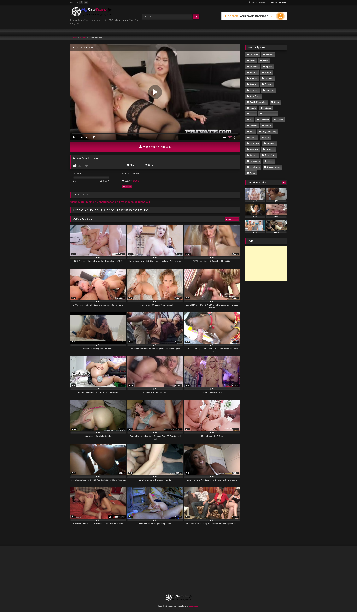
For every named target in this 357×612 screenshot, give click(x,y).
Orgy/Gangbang (269, 131)
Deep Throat (255, 96)
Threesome (254, 161)
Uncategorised (273, 167)
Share (151, 165)
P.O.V (266, 137)
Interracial (264, 120)
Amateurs (253, 55)
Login (271, 2)
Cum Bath (270, 90)
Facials (252, 108)
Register (282, 2)
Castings (268, 84)
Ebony (277, 102)
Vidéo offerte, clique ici (156, 146)
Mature (268, 125)
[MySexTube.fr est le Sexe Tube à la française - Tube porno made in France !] (91, 13)
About (132, 165)
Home (74, 38)
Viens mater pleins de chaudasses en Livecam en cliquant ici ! (110, 202)
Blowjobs (253, 78)
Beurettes (253, 66)
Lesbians (253, 125)
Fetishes (267, 108)
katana (136, 181)
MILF (251, 131)
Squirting (253, 155)
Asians (83, 38)
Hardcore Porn (269, 114)
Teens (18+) (270, 155)
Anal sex (269, 55)
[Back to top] (348, 603)
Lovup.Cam (194, 606)
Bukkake (253, 84)
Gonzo (252, 114)
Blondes (268, 72)
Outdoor (253, 137)
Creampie (253, 90)
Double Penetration (257, 102)
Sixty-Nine (253, 149)
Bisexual (253, 72)
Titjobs (270, 161)
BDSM (266, 60)
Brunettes (269, 78)
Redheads (271, 143)
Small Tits (270, 149)
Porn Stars (254, 143)
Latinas (279, 120)
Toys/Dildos (254, 167)
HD (250, 120)
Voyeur (252, 173)
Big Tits (269, 66)
